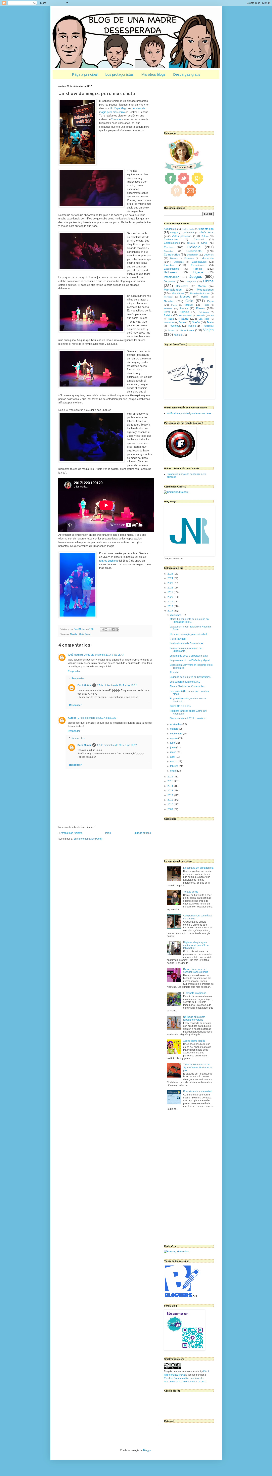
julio (172, 742)
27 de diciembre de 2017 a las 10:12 (117, 685)
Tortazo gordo (190, 891)
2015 (170, 781)
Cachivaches (171, 239)
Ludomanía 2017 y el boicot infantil (189, 655)
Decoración (192, 255)
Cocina (168, 247)
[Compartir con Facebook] (113, 629)
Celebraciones (172, 243)
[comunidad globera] (176, 492)
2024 (170, 578)
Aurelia (72, 717)
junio (173, 747)
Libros (208, 281)
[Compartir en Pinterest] (117, 629)
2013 (170, 790)
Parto (206, 305)
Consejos (168, 251)
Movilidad (168, 297)
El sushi (174, 672)
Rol (212, 315)
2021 (170, 592)
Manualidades (173, 289)
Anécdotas (207, 232)
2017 (170, 611)
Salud (184, 318)
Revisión (201, 315)
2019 (170, 601)
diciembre (176, 615)
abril (173, 757)
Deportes (209, 254)
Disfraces (189, 258)
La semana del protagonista (198, 867)
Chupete (191, 243)
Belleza (205, 236)
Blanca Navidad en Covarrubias (187, 686)
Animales (189, 232)
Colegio (194, 247)
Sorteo (182, 322)
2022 (170, 587)
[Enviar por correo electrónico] (102, 629)
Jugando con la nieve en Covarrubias (190, 677)
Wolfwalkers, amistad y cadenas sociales (189, 413)
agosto (174, 738)
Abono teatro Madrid (194, 1040)
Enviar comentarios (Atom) (88, 838)
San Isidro (204, 319)
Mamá (202, 286)
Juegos (195, 276)
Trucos (171, 330)
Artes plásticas (181, 236)
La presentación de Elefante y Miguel (190, 660)
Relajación (204, 312)
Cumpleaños (172, 254)
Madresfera (182, 286)
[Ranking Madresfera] (176, 1251)
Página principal (85, 74)
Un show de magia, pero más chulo (189, 634)
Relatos (168, 315)
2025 (170, 573)
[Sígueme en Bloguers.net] (181, 1296)
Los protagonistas (119, 74)
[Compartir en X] (110, 629)
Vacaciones (187, 330)
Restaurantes (185, 315)
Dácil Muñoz (84, 685)
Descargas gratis (186, 74)
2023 (170, 583)
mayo (173, 752)
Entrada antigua (142, 833)
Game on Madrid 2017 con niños (187, 718)
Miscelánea (178, 293)
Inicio (108, 833)
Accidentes (170, 229)
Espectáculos (199, 261)
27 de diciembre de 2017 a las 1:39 (97, 717)
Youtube (116, 119)
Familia (197, 268)
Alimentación (206, 228)
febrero (174, 766)
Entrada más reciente (70, 833)
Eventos (169, 265)
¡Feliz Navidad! (178, 638)
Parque (188, 304)
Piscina (184, 308)
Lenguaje (191, 281)
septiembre (176, 733)
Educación (207, 258)
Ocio (81, 634)
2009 (170, 809)
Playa (167, 312)
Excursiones (197, 265)
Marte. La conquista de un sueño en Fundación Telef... (189, 620)
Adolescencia (188, 229)
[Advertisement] (184, 105)
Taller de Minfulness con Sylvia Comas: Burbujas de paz (197, 1067)
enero (173, 770)
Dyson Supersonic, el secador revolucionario (195, 970)
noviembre (176, 724)
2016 (170, 776)
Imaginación (171, 276)
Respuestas (77, 678)
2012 (170, 795)
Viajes (208, 330)
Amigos (174, 232)
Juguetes (169, 281)
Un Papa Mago (118, 108)
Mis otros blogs (153, 74)
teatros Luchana (108, 560)
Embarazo (179, 262)
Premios (184, 311)
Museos (185, 296)
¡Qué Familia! (75, 654)
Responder (74, 671)
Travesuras (208, 326)
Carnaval (199, 239)
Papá (210, 301)
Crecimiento (194, 251)
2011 (170, 800)
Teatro (88, 634)
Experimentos (171, 268)
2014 (170, 786)
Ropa (171, 318)
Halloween (170, 272)
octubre (174, 728)
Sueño (196, 322)
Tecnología (175, 325)
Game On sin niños (180, 706)
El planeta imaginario (194, 993)
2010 (170, 804)
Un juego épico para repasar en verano (194, 1018)
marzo (174, 761)
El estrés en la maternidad (197, 1091)
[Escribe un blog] (106, 629)
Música (204, 297)
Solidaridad (169, 322)
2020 (170, 597)
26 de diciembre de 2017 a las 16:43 (104, 654)
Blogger (147, 1450)
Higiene (198, 272)
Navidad (74, 634)
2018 (170, 606)
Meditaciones (205, 289)
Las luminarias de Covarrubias (186, 643)
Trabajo (192, 325)
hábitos (178, 335)
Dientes (174, 258)
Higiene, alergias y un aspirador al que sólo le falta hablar (196, 945)
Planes (200, 308)
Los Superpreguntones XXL (185, 681)
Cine (204, 242)
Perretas (168, 308)
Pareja (174, 305)
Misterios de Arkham (200, 293)
